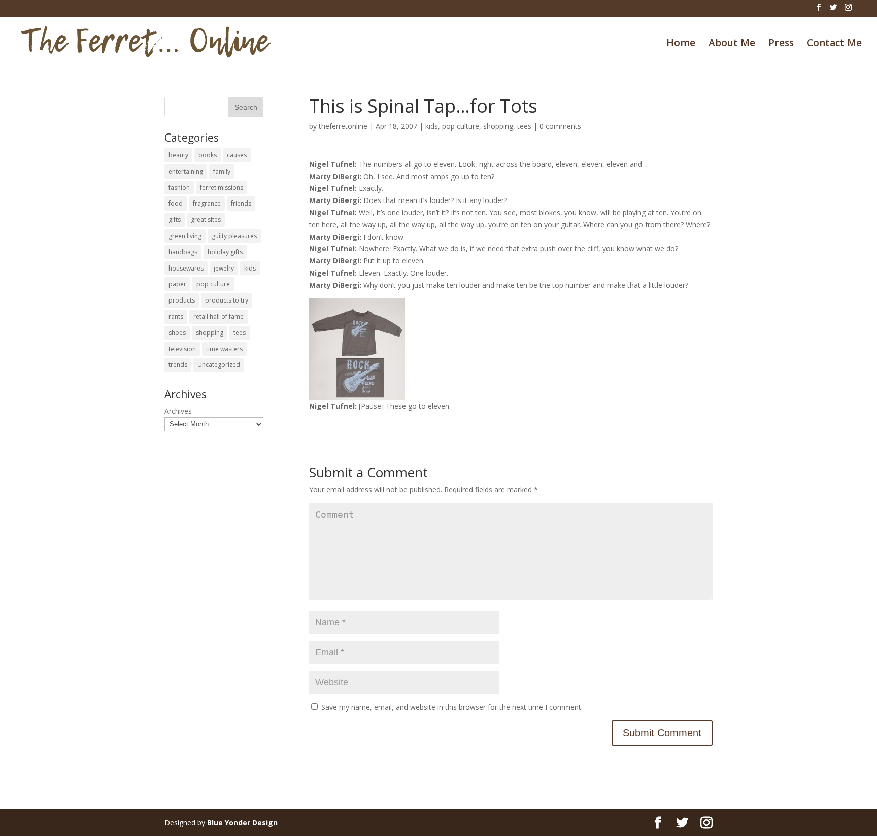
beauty (178, 155)
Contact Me (834, 44)
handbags (182, 252)
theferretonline (343, 126)
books (207, 155)
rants (175, 316)
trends (177, 364)
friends (241, 203)
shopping (498, 126)
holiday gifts (225, 252)
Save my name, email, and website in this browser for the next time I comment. (452, 707)
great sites (206, 219)
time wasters (224, 349)
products (181, 300)
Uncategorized (218, 364)
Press (781, 44)
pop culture (460, 126)
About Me (732, 44)
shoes (177, 332)
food (175, 203)
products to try (226, 300)
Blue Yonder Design (242, 822)
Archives (178, 411)
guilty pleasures (234, 235)
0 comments (560, 126)
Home (680, 44)
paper (177, 284)
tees (524, 126)
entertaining (185, 171)
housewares (186, 268)
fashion (179, 187)
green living (184, 235)
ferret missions (221, 187)
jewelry (224, 268)
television (182, 349)
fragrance (207, 203)
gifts (174, 219)
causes (237, 155)
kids (431, 126)
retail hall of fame (218, 316)
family (221, 171)
